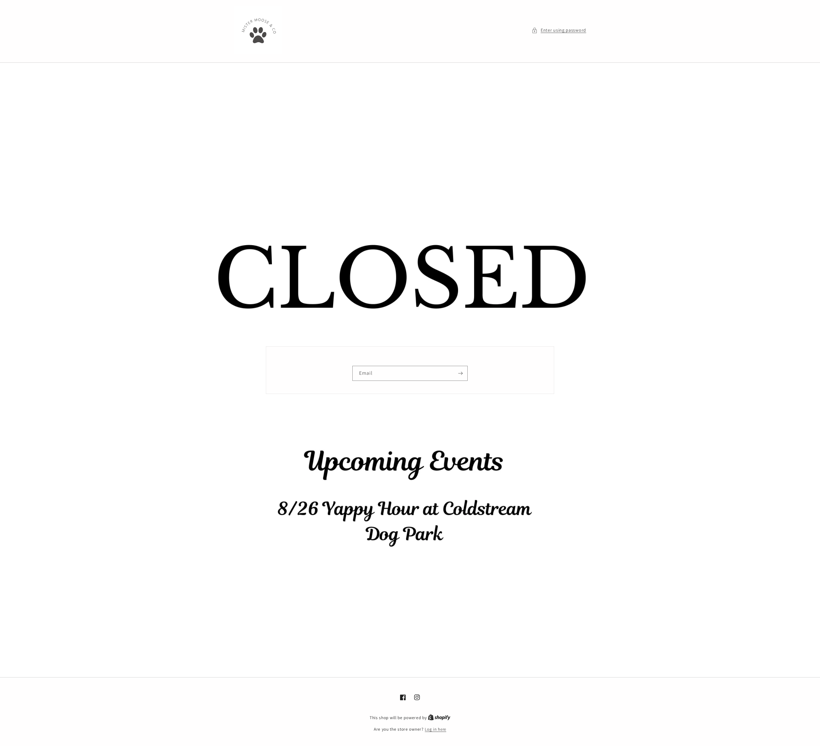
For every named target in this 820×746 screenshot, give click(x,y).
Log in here (435, 729)
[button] (559, 30)
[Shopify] (439, 717)
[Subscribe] (460, 373)
